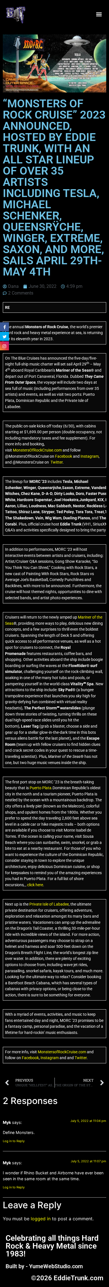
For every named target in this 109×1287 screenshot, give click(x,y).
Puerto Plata (40, 788)
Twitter (57, 462)
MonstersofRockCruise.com (62, 1052)
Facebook (63, 456)
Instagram (89, 456)
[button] (98, 14)
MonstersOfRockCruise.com (37, 450)
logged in (41, 1218)
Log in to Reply (14, 1141)
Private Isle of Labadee (49, 904)
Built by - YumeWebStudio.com (44, 1266)
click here (35, 885)
